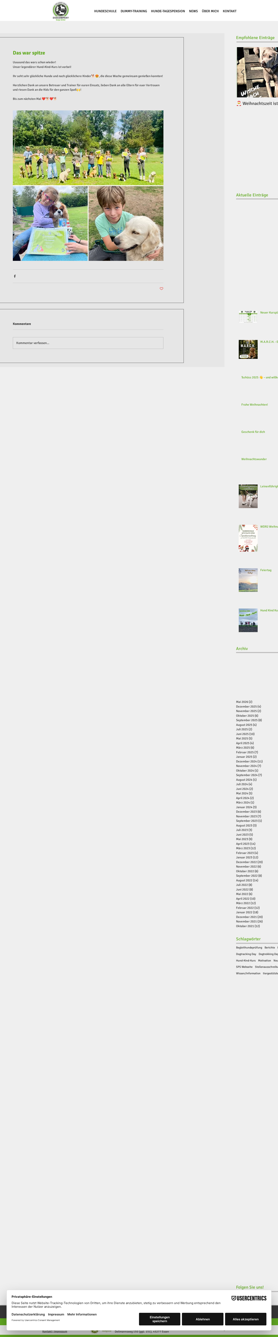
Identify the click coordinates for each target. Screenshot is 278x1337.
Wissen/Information (248, 973)
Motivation (264, 960)
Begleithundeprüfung (249, 947)
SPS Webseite (244, 967)
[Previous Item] (242, 72)
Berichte (270, 947)
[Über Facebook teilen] (15, 276)
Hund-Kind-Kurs (246, 960)
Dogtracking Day (246, 954)
